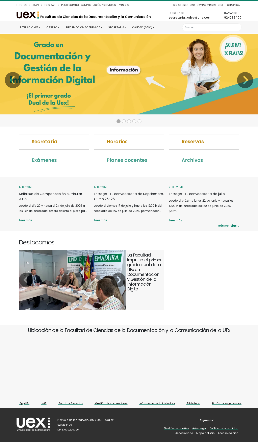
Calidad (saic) (142, 27)
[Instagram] (233, 420)
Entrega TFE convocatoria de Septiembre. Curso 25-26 (129, 196)
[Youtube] (239, 420)
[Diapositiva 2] (124, 121)
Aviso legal (199, 428)
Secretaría (116, 27)
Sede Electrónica (228, 5)
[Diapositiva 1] (119, 121)
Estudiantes (52, 5)
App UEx (24, 403)
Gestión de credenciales (111, 403)
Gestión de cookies (176, 428)
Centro (51, 27)
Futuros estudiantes (30, 5)
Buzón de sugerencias (226, 403)
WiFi (44, 403)
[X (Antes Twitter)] (227, 420)
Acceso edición (228, 433)
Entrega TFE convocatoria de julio (197, 193)
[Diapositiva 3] (129, 121)
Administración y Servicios (98, 5)
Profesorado (70, 5)
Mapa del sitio (205, 433)
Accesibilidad (184, 433)
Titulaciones (29, 27)
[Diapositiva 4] (134, 121)
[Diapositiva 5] (139, 121)
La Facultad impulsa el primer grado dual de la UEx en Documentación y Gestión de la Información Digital (144, 272)
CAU (192, 5)
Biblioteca (193, 403)
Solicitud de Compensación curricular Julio (50, 196)
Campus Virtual (206, 5)
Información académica (83, 27)
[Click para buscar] (237, 27)
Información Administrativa (157, 403)
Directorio (180, 5)
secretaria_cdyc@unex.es (189, 18)
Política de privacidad (224, 428)
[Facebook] (220, 420)
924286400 (232, 18)
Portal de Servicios (70, 403)
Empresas (124, 5)
